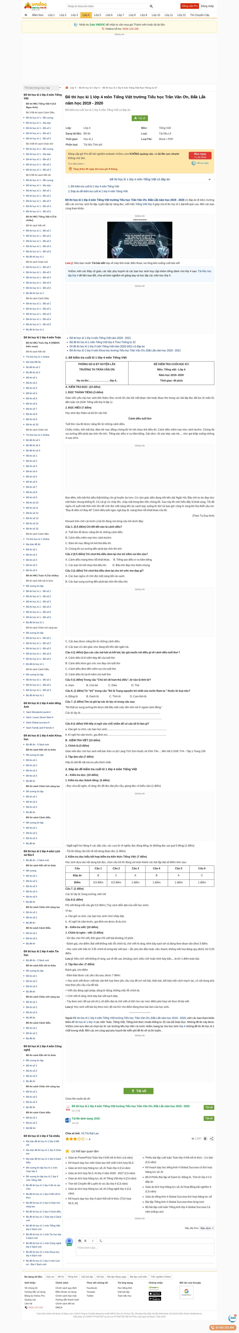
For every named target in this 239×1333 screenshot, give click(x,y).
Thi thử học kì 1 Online (37, 356)
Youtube (91, 1292)
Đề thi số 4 (31, 393)
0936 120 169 (35, 1307)
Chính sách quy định (66, 1288)
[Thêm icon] (79, 1241)
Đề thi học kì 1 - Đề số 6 (38, 617)
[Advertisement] (119, 59)
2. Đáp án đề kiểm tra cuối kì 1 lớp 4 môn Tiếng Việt (98, 191)
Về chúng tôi (31, 1288)
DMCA (59, 1307)
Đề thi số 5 (31, 398)
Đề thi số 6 (31, 403)
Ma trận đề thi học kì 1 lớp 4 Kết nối (42, 1143)
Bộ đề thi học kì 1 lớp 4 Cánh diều (43, 1211)
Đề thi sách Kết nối (35, 225)
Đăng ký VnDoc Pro (35, 1295)
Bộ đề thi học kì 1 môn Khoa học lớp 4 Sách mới (43, 1254)
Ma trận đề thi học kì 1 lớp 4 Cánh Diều (43, 1161)
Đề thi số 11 (32, 508)
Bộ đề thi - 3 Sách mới (37, 744)
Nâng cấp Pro (190, 6)
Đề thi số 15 (32, 528)
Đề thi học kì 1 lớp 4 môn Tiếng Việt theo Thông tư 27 (130, 88)
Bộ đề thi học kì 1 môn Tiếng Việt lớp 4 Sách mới (43, 1227)
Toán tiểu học (125, 1295)
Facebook (92, 1288)
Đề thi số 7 (31, 409)
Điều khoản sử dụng (66, 1292)
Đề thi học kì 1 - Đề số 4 (38, 206)
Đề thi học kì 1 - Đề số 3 (38, 138)
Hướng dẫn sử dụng (35, 1292)
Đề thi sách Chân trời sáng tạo (41, 627)
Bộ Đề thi (30, 1128)
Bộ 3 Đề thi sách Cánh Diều (40, 112)
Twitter (90, 1295)
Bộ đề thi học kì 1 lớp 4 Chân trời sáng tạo (43, 1204)
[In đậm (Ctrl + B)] (85, 1241)
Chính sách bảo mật (66, 1295)
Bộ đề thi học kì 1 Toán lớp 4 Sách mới (43, 1218)
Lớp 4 (73, 88)
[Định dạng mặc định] (100, 1241)
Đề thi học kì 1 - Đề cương (39, 117)
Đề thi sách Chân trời (37, 262)
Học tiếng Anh (125, 1288)
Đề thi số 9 (31, 419)
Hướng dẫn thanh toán (67, 1299)
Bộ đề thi (30, 781)
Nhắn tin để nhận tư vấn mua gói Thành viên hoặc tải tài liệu (122, 24)
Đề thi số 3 (31, 388)
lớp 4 (182, 1026)
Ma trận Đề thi (33, 362)
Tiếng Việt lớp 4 (144, 204)
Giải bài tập (123, 1292)
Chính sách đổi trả (65, 1303)
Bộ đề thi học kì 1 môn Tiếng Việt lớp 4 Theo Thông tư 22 (103, 342)
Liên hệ (28, 1303)
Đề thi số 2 (31, 383)
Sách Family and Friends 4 (40, 727)
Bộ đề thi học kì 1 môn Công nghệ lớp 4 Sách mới (43, 1245)
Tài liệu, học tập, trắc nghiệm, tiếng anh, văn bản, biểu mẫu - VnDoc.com (43, 6)
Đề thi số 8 (31, 414)
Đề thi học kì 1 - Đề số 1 (38, 128)
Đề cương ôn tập (34, 586)
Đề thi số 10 (32, 424)
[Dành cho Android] (155, 1299)
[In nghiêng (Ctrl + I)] (93, 1241)
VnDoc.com (67, 88)
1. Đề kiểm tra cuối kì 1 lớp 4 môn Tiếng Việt (93, 186)
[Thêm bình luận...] (145, 1250)
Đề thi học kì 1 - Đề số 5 (38, 211)
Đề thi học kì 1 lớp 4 (89, 88)
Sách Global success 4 (37, 722)
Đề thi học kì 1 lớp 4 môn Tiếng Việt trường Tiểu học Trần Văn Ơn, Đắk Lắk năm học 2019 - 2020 (124, 200)
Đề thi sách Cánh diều (38, 817)
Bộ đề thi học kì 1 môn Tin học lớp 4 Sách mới (43, 1236)
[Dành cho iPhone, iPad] (155, 1294)
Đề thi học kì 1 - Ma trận (38, 123)
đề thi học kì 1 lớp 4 (83, 1022)
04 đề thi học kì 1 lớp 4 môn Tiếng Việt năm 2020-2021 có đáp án (107, 346)
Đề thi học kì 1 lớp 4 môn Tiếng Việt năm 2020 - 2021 (100, 338)
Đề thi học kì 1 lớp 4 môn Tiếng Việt (43, 96)
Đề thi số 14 (32, 523)
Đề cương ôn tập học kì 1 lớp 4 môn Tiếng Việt (42, 1178)
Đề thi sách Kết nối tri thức (39, 580)
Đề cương (31, 870)
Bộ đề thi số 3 (33, 450)
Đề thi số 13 (32, 518)
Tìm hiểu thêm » (76, 163)
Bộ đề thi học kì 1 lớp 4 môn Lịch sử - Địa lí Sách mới (43, 1262)
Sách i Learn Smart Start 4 (39, 717)
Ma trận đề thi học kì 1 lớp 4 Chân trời (43, 1152)
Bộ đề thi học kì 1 (35, 256)
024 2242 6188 (176, 1313)
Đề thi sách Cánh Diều (37, 298)
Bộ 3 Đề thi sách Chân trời (39, 143)
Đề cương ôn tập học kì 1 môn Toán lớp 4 (41, 1169)
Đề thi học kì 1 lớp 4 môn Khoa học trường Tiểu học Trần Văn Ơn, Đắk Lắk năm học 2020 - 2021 (125, 350)
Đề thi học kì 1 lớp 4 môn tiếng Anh (42, 705)
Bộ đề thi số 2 (33, 372)
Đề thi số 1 (31, 377)
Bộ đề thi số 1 (33, 367)
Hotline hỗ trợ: (122, 29)
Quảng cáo (30, 1299)
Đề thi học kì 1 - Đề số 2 (38, 133)
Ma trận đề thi (33, 544)
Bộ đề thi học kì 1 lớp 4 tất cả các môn (43, 1187)
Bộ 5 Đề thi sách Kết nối (38, 175)
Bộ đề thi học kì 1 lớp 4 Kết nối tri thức (43, 1196)
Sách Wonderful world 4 (38, 712)
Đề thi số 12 (32, 513)
